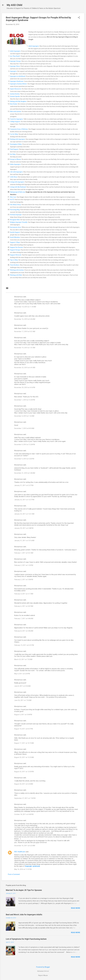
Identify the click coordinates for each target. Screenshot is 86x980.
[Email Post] (7, 289)
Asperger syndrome (32, 866)
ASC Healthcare (19, 852)
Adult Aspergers (33, 46)
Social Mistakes (15, 237)
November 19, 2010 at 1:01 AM (24, 348)
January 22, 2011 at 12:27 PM (24, 500)
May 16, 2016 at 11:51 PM (23, 869)
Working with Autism (17, 270)
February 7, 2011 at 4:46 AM (23, 618)
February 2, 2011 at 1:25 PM (23, 565)
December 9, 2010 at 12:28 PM (24, 444)
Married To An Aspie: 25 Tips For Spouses (24, 890)
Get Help (13, 154)
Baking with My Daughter (18, 101)
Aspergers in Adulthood (17, 76)
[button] (79, 17)
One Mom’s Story (15, 204)
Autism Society (15, 94)
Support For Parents (16, 247)
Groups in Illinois (15, 159)
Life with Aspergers (16, 172)
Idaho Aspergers (15, 164)
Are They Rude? (15, 56)
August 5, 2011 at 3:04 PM (23, 715)
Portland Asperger (16, 215)
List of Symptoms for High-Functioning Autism (26, 939)
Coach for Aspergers (16, 119)
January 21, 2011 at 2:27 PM (23, 485)
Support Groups (15, 250)
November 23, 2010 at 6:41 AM (24, 367)
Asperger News (15, 66)
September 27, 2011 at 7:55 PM (24, 798)
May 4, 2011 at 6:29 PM (22, 674)
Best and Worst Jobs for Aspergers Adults (24, 914)
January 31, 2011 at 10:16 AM (24, 540)
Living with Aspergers (17, 182)
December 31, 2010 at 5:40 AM (24, 473)
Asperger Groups (15, 61)
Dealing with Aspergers (17, 139)
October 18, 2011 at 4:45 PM (23, 814)
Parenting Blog (15, 210)
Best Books (13, 104)
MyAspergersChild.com (17, 192)
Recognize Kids (15, 220)
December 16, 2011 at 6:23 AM (24, 846)
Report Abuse (43, 975)
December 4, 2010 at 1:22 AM (24, 416)
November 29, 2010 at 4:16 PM (24, 387)
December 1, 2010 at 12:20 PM (24, 400)
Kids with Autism (15, 111)
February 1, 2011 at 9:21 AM (23, 553)
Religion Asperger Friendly (18, 222)
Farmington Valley (16, 144)
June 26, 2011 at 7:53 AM (22, 700)
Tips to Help (14, 260)
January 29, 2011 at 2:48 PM (23, 528)
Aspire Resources (15, 89)
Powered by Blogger (43, 967)
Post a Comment (14, 874)
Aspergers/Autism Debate (18, 84)
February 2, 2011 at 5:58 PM (23, 579)
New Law (13, 197)
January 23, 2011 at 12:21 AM (24, 514)
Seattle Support (15, 232)
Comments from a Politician (19, 129)
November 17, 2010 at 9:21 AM (24, 331)
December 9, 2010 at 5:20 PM (24, 459)
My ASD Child (14, 5)
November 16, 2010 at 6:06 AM (24, 319)
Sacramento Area (15, 227)
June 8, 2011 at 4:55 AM (22, 686)
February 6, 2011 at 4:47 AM (23, 606)
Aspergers (13, 71)
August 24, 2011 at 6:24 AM (23, 784)
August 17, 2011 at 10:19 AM (24, 743)
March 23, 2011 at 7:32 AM (23, 659)
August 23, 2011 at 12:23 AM (24, 757)
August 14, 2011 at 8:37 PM (23, 729)
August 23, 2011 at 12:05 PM (24, 772)
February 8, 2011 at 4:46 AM (23, 631)
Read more (75, 908)
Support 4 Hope (15, 242)
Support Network (15, 255)
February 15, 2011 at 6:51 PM (24, 645)
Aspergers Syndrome (16, 81)
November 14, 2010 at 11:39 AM (25, 307)
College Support (15, 121)
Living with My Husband (18, 187)
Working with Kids (16, 275)
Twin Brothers (14, 265)
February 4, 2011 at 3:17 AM (23, 594)
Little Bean (13, 177)
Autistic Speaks (15, 96)
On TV (12, 199)
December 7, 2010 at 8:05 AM (24, 428)
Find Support (14, 149)
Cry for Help (14, 134)
